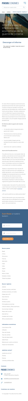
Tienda (4, 355)
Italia (3, 266)
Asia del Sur (5, 314)
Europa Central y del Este (9, 289)
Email (4, 230)
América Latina (6, 301)
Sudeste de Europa (7, 316)
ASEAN (4, 287)
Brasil (3, 251)
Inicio (3, 12)
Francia (4, 258)
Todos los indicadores (8, 344)
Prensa (4, 358)
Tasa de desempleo (7, 337)
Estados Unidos (6, 276)
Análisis (8, 12)
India (3, 263)
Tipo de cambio (6, 334)
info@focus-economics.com (11, 378)
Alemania (4, 261)
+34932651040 (8, 382)
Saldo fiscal (5, 339)
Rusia (3, 271)
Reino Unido (5, 273)
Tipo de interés (6, 332)
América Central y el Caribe (9, 292)
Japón (3, 268)
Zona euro (5, 256)
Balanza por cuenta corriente (10, 342)
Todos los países (6, 278)
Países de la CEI (6, 294)
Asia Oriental (5, 296)
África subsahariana (7, 319)
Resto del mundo (7, 311)
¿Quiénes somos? (7, 353)
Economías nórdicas (7, 309)
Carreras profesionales (8, 360)
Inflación (4, 330)
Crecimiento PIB (6, 327)
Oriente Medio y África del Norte (10, 306)
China (3, 254)
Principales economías (8, 304)
